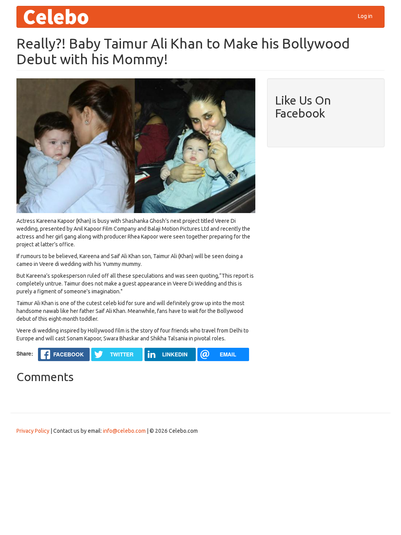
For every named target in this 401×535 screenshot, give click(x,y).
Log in (365, 16)
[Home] (59, 17)
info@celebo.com (124, 431)
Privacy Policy (32, 431)
